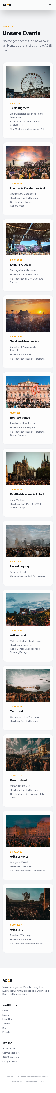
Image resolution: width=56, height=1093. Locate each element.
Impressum (17, 1082)
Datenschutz (31, 1082)
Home (5, 1010)
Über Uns (7, 1019)
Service (6, 1023)
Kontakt (6, 1032)
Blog (4, 1028)
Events (5, 1015)
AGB (43, 1082)
